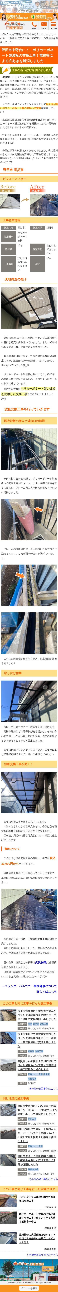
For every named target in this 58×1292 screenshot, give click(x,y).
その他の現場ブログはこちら (42, 1255)
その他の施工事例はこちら (43, 1088)
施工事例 (16, 34)
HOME (4, 34)
